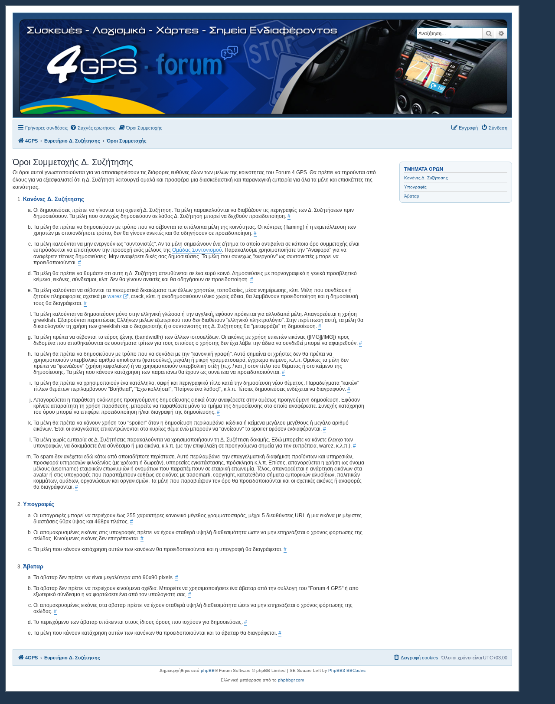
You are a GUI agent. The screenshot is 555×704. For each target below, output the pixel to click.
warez (115, 296)
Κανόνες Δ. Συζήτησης (426, 177)
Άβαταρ (411, 196)
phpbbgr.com (291, 680)
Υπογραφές (415, 187)
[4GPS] (264, 65)
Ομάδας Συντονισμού (197, 250)
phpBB (208, 670)
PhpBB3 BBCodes (347, 670)
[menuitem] (92, 128)
